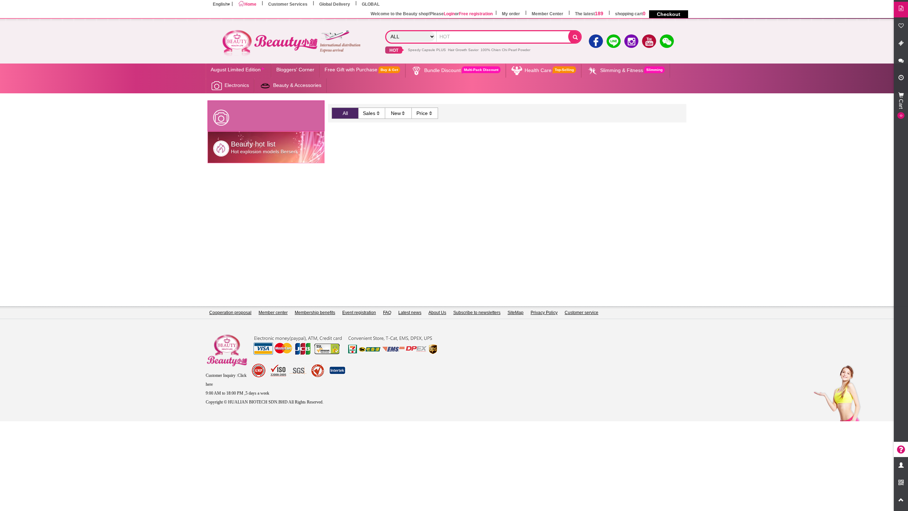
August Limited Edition (236, 69)
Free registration (476, 13)
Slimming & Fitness (631, 70)
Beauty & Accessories (297, 85)
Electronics (237, 85)
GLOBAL (371, 4)
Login (449, 13)
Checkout (668, 14)
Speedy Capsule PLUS (427, 50)
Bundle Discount (461, 70)
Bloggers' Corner (295, 69)
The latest (589, 13)
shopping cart (630, 13)
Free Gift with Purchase (361, 69)
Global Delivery (334, 4)
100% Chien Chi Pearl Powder (505, 50)
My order (511, 13)
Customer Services (288, 4)
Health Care (549, 70)
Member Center (547, 13)
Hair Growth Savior (463, 50)
